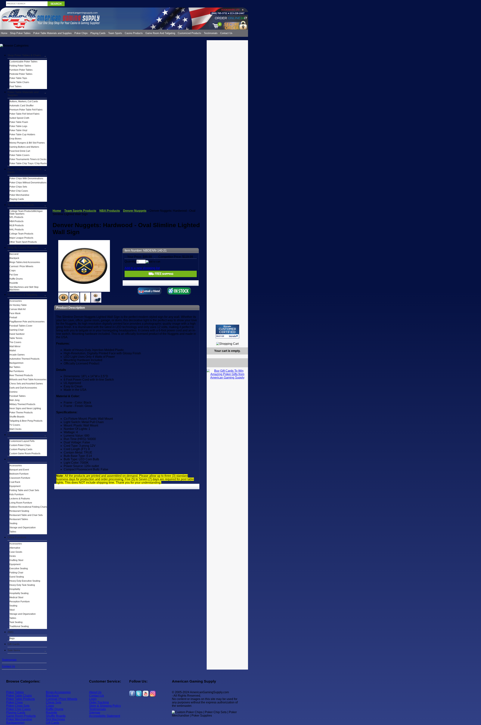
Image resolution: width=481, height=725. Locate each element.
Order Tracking (99, 702)
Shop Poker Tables (20, 33)
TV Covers (14, 425)
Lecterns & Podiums (19, 498)
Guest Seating (16, 576)
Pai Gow (13, 274)
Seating (13, 523)
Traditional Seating (19, 626)
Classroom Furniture (19, 478)
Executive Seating (18, 568)
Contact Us (226, 33)
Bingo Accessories (58, 692)
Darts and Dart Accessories (23, 387)
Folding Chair (16, 572)
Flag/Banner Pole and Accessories (27, 321)
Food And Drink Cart (19, 151)
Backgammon (16, 363)
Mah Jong (14, 400)
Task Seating (16, 622)
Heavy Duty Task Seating (22, 585)
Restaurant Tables (18, 519)
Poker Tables (15, 692)
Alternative (14, 548)
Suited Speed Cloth (19, 118)
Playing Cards (98, 33)
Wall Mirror (14, 346)
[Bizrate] (243, 340)
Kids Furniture (16, 494)
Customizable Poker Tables (23, 61)
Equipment (14, 486)
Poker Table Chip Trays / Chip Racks (28, 163)
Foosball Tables (17, 396)
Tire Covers (15, 342)
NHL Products (16, 229)
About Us (95, 692)
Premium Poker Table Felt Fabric (26, 109)
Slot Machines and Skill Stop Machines (24, 288)
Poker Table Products (20, 699)
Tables (12, 531)
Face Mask (14, 313)
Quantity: (130, 261)
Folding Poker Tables (20, 65)
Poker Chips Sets (18, 186)
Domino (13, 392)
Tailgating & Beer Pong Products (25, 421)
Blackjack (14, 258)
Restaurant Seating (19, 511)
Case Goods (15, 552)
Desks (12, 556)
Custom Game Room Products (24, 453)
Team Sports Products (21, 204)
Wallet (12, 350)
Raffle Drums (16, 278)
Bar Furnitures (16, 371)
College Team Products (21, 233)
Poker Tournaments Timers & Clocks (27, 159)
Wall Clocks (15, 429)
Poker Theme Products (21, 412)
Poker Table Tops (18, 78)
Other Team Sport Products (23, 242)
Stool (12, 610)
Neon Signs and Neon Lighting (25, 408)
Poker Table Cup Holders (22, 134)
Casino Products (134, 33)
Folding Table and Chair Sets (24, 490)
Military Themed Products (22, 404)
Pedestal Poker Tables (20, 74)
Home (4, 33)
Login (93, 699)
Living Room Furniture (20, 502)
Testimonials (211, 33)
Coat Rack (14, 482)
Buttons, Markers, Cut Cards (23, 101)
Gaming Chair (16, 330)
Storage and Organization (22, 527)
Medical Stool (16, 597)
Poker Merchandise (19, 195)
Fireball (13, 317)
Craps (12, 270)
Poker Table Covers (19, 155)
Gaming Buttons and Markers (24, 147)
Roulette (13, 283)
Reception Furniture (19, 601)
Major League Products (21, 238)
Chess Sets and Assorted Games (26, 383)
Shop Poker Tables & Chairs (24, 55)
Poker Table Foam (18, 122)
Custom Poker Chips (19, 445)
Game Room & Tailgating (22, 294)
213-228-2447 (236, 13)
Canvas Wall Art (17, 309)
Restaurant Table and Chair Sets (26, 515)
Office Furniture (17, 537)
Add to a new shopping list (142, 268)
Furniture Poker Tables (21, 70)
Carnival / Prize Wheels (21, 266)
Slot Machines (55, 719)
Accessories (15, 301)
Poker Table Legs (18, 126)
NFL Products (16, 217)
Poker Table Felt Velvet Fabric (24, 114)
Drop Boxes (15, 138)
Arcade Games (17, 354)
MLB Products (16, 225)
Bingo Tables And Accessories (24, 262)
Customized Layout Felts (22, 441)
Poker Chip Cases (18, 191)
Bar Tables (14, 367)
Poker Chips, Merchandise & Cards (24, 171)
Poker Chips (81, 33)
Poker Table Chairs (19, 695)
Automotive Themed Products (24, 359)
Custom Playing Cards (20, 449)
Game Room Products (21, 715)
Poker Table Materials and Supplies (52, 33)
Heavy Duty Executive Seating (24, 581)
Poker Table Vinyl (18, 130)
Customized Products (189, 33)
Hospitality (14, 589)
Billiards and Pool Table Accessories (27, 379)
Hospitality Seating (19, 593)
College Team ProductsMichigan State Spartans (26, 212)
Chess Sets (53, 702)
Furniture (13, 459)
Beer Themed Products (21, 375)
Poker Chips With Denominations (26, 178)
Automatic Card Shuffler (21, 105)
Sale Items (14, 650)
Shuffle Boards (16, 416)
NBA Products (16, 221)
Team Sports (115, 33)
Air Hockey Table (18, 305)
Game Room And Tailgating (160, 33)
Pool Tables (15, 86)
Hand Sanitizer (17, 334)
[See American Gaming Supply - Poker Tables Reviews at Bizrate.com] (227, 331)
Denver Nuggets (134, 210)
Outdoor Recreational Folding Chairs (28, 507)
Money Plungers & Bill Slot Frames (27, 142)
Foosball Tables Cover (20, 325)
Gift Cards (14, 644)
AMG (11, 632)
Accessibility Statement (104, 715)
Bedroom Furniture (19, 473)
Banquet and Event (19, 469)
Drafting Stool (16, 560)
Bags (12, 638)
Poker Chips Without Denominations (27, 182)
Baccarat (13, 254)
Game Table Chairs (19, 82)
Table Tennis (15, 338)
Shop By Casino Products (23, 247)
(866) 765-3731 (219, 13)
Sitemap (94, 712)
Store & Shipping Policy (105, 705)
